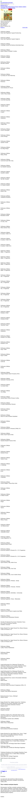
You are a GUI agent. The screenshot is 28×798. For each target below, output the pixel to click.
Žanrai (16, 6)
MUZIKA (10, 2)
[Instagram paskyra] (1, 771)
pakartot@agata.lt (21, 769)
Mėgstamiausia (11, 6)
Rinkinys (3, 27)
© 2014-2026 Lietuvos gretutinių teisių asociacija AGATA (14, 764)
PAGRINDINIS (4, 2)
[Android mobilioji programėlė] (4, 771)
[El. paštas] (6, 771)
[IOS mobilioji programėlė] (3, 771)
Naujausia (3, 6)
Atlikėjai (20, 6)
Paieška (13, 8)
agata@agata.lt (14, 770)
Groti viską (24, 27)
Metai (6, 6)
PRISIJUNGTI (4, 5)
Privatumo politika (14, 762)
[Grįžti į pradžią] (1, 1)
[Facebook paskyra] (2, 771)
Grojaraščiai (8, 8)
